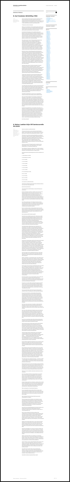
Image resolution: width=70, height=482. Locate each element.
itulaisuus (17, 20)
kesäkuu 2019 (48, 55)
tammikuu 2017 (48, 77)
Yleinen (47, 84)
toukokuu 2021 (48, 46)
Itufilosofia (14, 20)
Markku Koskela (17, 21)
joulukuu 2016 (48, 78)
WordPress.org (48, 92)
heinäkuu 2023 (48, 36)
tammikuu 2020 (48, 52)
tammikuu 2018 (48, 68)
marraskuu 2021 (48, 44)
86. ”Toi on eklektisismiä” (50, 18)
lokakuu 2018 (48, 61)
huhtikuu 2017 (48, 75)
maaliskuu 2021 (48, 47)
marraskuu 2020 (49, 48)
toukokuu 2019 (48, 56)
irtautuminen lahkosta (15, 131)
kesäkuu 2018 (48, 64)
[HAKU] (56, 12)
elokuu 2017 (48, 72)
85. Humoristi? (48, 19)
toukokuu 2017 (48, 74)
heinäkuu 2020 (48, 50)
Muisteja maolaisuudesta (19, 5)
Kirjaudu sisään (48, 90)
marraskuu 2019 (48, 53)
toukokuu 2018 (48, 65)
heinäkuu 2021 (48, 45)
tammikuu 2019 (48, 59)
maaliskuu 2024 (48, 33)
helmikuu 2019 (48, 58)
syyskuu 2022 (48, 40)
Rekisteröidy (48, 89)
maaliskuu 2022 (48, 42)
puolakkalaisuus (17, 134)
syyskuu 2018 (48, 62)
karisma (16, 132)
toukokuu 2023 (48, 37)
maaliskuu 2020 (48, 51)
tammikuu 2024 (48, 34)
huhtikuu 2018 (48, 66)
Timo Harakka (14, 135)
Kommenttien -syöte (49, 91)
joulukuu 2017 (48, 69)
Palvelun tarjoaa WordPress (23, 478)
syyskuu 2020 (48, 49)
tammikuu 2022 (48, 43)
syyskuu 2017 (48, 71)
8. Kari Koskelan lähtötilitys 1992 (25, 16)
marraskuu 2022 (48, 39)
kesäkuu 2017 (48, 73)
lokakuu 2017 (48, 70)
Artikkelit (55, 5)
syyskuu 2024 (48, 31)
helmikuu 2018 (48, 67)
